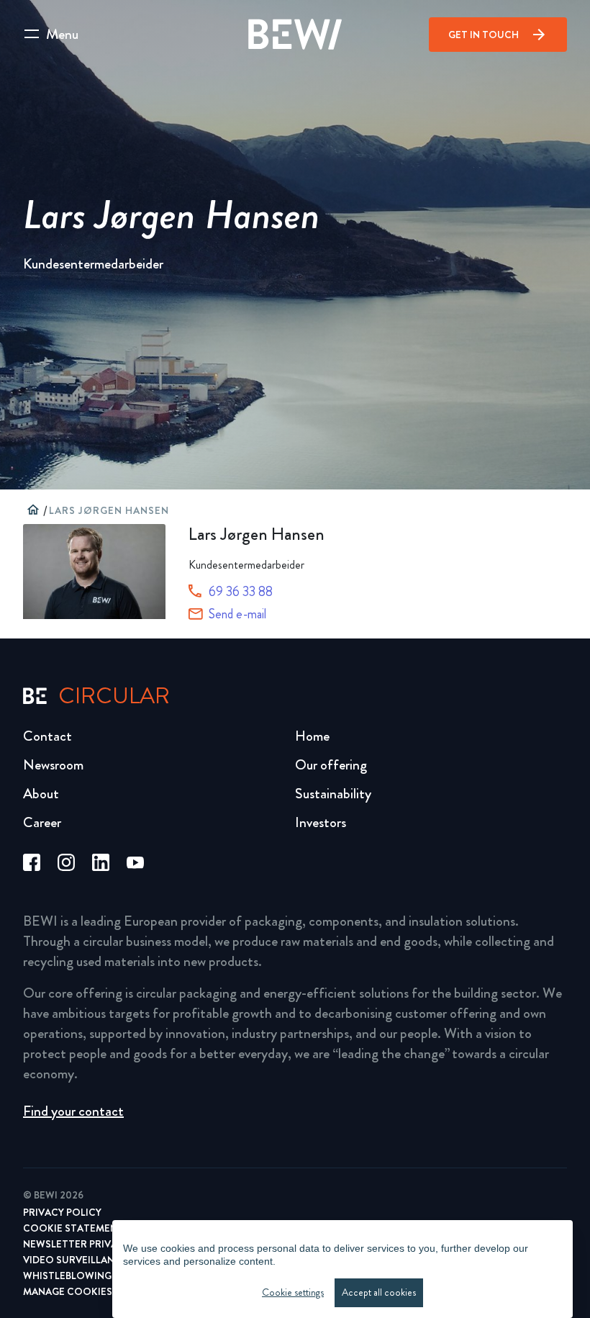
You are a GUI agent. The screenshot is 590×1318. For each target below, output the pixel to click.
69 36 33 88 (241, 591)
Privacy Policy (62, 1212)
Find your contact (73, 1111)
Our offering (331, 764)
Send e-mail (237, 614)
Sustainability (333, 793)
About (41, 793)
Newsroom (53, 764)
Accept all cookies (379, 1292)
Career (42, 822)
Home (312, 736)
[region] (342, 1269)
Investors (320, 822)
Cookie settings (293, 1292)
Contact (47, 736)
